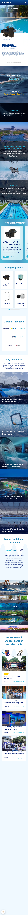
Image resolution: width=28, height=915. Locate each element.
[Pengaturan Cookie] (3, 912)
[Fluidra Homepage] (6, 2)
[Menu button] (25, 2)
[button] (2, 457)
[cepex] (19, 550)
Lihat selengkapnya (17, 256)
